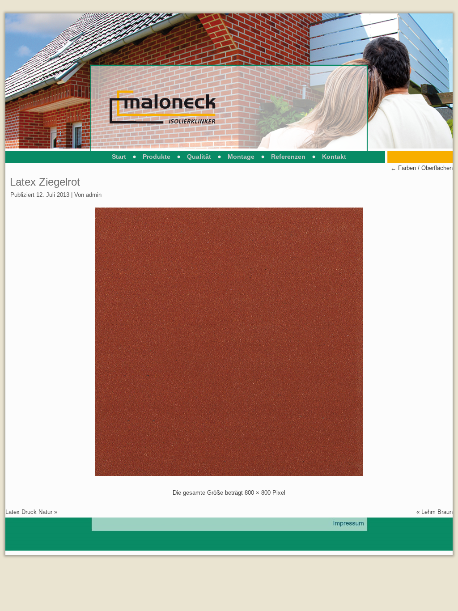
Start (119, 156)
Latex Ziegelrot (45, 182)
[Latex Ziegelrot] (229, 474)
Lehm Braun (437, 512)
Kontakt (334, 156)
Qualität (199, 156)
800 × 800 (258, 492)
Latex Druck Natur (28, 512)
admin (94, 194)
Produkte (156, 156)
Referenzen (288, 156)
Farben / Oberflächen (421, 168)
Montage (241, 156)
